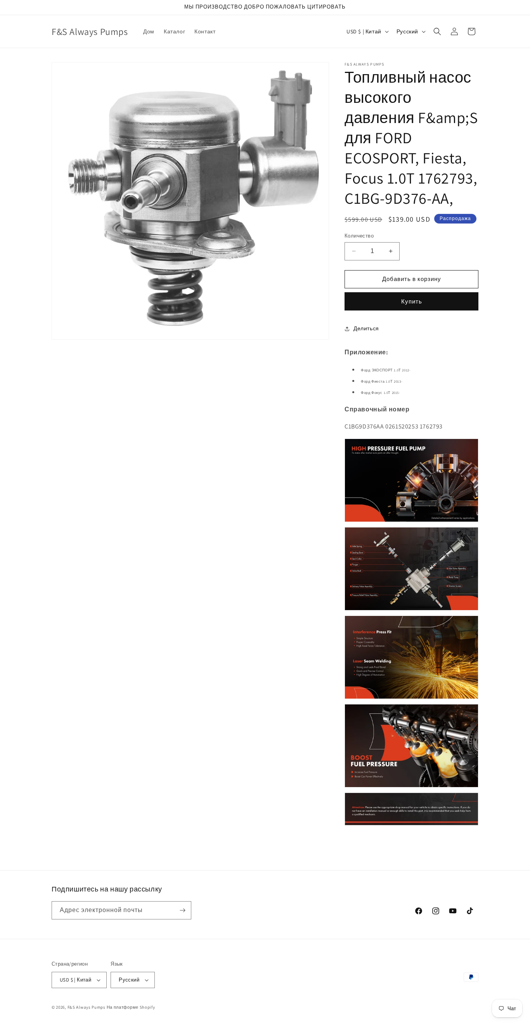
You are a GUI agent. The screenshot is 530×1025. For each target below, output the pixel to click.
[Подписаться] (182, 910)
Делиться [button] (366, 328)
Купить (411, 301)
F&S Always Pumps (87, 1007)
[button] (437, 31)
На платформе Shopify (131, 1007)
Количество (359, 235)
